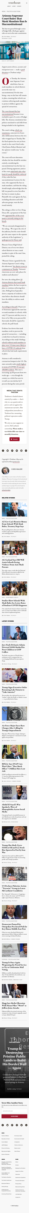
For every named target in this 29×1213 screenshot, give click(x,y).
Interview (4, 959)
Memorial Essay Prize (20, 1187)
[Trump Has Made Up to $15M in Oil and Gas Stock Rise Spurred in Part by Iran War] (14, 833)
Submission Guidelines (20, 1177)
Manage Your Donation (20, 1168)
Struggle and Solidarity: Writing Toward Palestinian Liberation (7, 1163)
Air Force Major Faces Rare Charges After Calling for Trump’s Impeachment (13, 728)
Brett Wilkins (7, 939)
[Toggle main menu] (27, 3)
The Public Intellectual (6, 1180)
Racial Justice (17, 1148)
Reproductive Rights (6, 1151)
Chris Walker (7, 36)
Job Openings (18, 1194)
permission (16, 462)
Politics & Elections (13, 11)
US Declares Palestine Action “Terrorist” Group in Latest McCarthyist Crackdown (14, 888)
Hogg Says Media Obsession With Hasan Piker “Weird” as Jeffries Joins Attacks (14, 1005)
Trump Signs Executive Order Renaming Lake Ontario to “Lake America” (14, 690)
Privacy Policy (18, 1183)
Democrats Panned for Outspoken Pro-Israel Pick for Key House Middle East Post (14, 927)
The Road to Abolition (6, 1177)
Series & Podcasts (5, 1154)
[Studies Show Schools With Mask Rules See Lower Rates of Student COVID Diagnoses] (14, 588)
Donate (17, 1165)
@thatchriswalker (6, 490)
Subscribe (17, 1174)
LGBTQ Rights (5, 1145)
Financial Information (19, 1180)
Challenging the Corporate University (6, 1190)
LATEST (14, 6)
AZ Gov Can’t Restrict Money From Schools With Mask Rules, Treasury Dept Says (14, 524)
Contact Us (17, 1197)
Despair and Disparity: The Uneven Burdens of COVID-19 (7, 1169)
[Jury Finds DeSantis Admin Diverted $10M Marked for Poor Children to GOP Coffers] (14, 633)
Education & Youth (6, 1139)
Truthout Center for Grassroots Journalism (20, 1190)
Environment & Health (12, 597)
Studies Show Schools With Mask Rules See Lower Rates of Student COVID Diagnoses (14, 603)
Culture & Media (5, 1135)
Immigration (17, 1142)
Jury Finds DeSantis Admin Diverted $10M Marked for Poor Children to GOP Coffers (13, 648)
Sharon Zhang (7, 664)
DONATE (19, 6)
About (16, 1162)
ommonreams (16, 781)
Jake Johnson (7, 781)
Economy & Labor (18, 1135)
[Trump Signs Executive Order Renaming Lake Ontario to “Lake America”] (14, 675)
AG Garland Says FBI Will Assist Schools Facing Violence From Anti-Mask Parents (13, 564)
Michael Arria (7, 822)
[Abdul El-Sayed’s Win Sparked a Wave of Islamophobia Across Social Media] (14, 792)
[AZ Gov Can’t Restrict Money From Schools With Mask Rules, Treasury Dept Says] (14, 509)
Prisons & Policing (5, 1148)
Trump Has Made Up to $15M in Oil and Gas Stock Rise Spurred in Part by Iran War (13, 849)
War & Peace (17, 1151)
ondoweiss (14, 822)
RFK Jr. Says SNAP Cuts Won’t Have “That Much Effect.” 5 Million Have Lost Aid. (13, 768)
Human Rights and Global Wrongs (6, 1173)
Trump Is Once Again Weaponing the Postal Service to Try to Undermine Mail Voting (14, 966)
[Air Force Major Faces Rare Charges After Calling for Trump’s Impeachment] (14, 714)
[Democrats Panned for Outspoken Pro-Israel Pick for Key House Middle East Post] (14, 912)
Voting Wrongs (5, 1186)
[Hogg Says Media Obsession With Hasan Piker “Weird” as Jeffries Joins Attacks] (14, 991)
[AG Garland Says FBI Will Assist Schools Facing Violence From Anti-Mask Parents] (14, 548)
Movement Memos (6, 1183)
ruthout (13, 36)
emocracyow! (17, 980)
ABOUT (9, 6)
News (3, 11)
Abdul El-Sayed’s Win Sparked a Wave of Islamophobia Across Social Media (13, 808)
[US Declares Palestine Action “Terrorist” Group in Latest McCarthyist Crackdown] (14, 874)
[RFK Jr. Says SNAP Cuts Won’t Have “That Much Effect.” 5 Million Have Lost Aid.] (14, 752)
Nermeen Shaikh (8, 980)
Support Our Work (19, 1171)
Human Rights (5, 1142)
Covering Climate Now (6, 1194)
